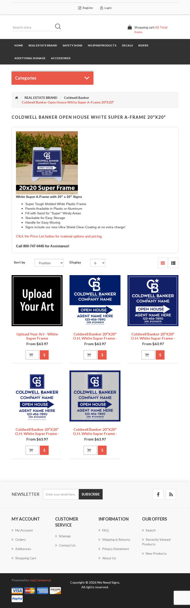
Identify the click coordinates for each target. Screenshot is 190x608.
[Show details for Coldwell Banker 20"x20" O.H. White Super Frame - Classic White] (37, 395)
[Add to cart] (32, 355)
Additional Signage (29, 58)
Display (75, 262)
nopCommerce (40, 580)
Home (18, 45)
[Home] (16, 98)
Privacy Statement (115, 549)
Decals (127, 45)
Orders (20, 539)
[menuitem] (30, 532)
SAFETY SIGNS (72, 45)
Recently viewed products (156, 541)
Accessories (60, 58)
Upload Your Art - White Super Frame (37, 336)
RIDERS (143, 45)
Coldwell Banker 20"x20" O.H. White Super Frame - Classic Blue (153, 338)
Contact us (67, 545)
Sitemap (65, 536)
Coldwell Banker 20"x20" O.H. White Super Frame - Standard (95, 338)
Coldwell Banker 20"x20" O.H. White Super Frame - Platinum (95, 433)
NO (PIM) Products (102, 45)
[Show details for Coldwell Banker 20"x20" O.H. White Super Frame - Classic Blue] (152, 300)
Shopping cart (25, 558)
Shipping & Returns (116, 539)
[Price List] (44, 355)
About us (109, 558)
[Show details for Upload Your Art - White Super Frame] (37, 300)
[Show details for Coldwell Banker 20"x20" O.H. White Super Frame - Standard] (95, 300)
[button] (163, 263)
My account (24, 530)
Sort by (19, 262)
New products (156, 553)
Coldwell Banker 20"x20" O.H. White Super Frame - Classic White (37, 433)
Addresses (23, 549)
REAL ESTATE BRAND (42, 45)
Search (59, 27)
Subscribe (91, 494)
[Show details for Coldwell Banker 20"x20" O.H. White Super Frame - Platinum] (95, 395)
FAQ (105, 530)
